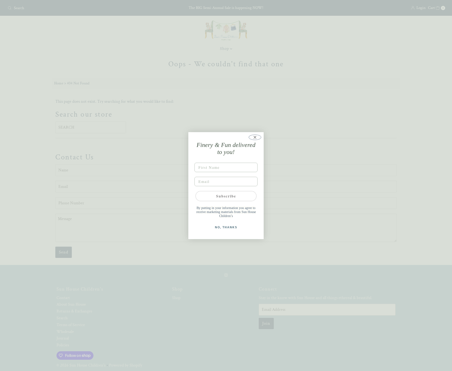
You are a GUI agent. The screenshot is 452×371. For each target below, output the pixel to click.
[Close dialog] (255, 137)
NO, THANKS (226, 227)
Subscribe (226, 196)
